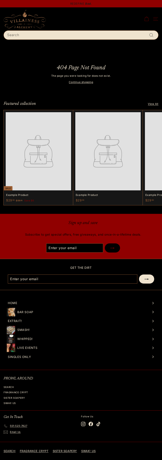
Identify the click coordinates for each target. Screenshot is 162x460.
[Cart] (146, 19)
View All (153, 103)
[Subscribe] (112, 248)
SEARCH (9, 387)
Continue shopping (81, 82)
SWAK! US (10, 403)
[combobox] (81, 35)
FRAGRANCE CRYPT (16, 392)
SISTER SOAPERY (14, 397)
